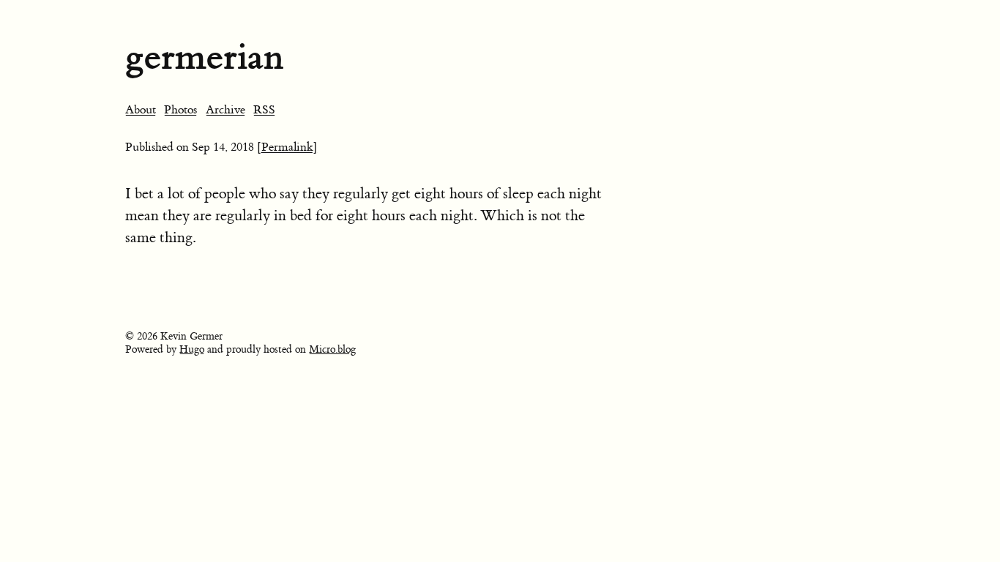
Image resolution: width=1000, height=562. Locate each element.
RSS (264, 109)
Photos (180, 109)
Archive (225, 109)
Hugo (191, 349)
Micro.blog (332, 349)
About (140, 109)
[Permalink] (287, 147)
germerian (204, 56)
